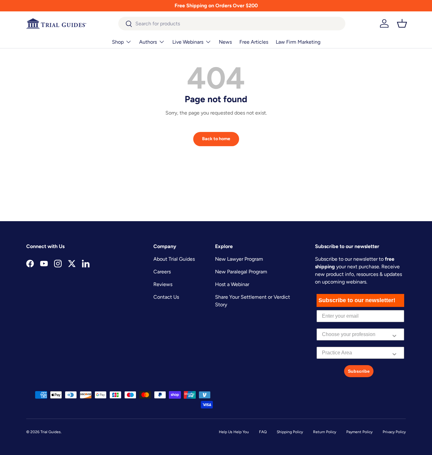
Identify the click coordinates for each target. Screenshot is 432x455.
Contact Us (166, 297)
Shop (118, 42)
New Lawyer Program (239, 259)
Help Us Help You (234, 432)
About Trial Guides (174, 259)
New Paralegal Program (241, 272)
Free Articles (253, 42)
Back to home (216, 138)
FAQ (263, 432)
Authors (148, 42)
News (225, 42)
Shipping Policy (290, 432)
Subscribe (359, 371)
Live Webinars (187, 42)
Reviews (162, 284)
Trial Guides (50, 432)
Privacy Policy (394, 432)
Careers (162, 272)
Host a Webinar (232, 284)
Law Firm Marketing (298, 42)
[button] (402, 23)
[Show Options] (394, 334)
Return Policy (324, 432)
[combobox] (232, 23)
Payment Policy (359, 432)
